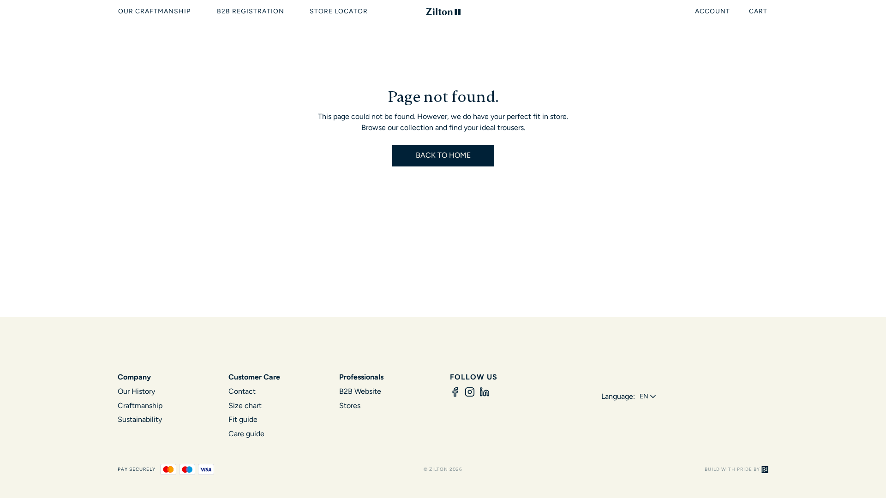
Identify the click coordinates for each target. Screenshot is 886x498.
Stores (349, 405)
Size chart (245, 405)
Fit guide (242, 419)
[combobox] (649, 396)
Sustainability (140, 419)
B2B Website (360, 391)
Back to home (443, 155)
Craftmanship (140, 405)
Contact (242, 391)
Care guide (246, 433)
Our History (136, 391)
